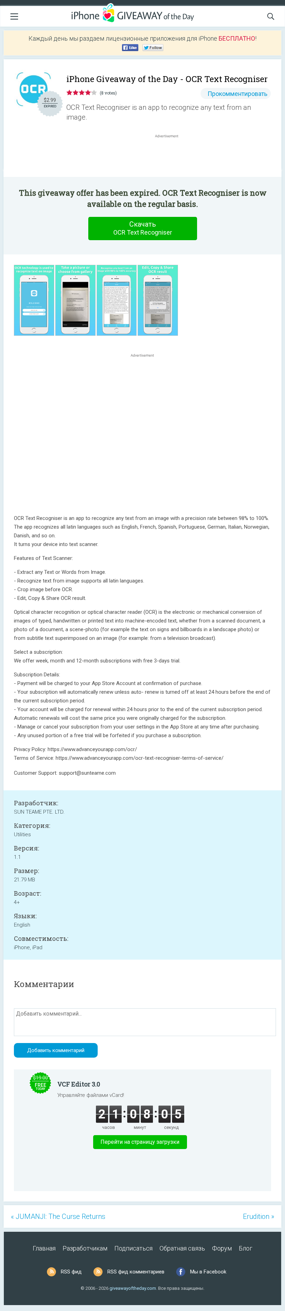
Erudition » (258, 1216)
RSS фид (71, 1272)
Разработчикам (85, 1248)
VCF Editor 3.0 (78, 1084)
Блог (245, 1248)
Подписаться (133, 1248)
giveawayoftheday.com (132, 1288)
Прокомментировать (237, 93)
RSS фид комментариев (135, 1272)
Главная (44, 1248)
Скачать (142, 228)
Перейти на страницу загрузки (139, 1142)
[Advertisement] (170, 156)
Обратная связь (182, 1248)
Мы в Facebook (208, 1272)
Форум (222, 1248)
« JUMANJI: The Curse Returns (58, 1216)
